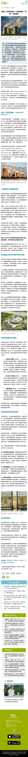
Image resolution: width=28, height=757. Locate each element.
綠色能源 (7, 7)
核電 (3, 573)
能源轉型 (13, 573)
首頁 (2, 7)
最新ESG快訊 (10, 615)
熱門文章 (8, 650)
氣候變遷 (19, 573)
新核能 (7, 573)
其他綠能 (12, 7)
